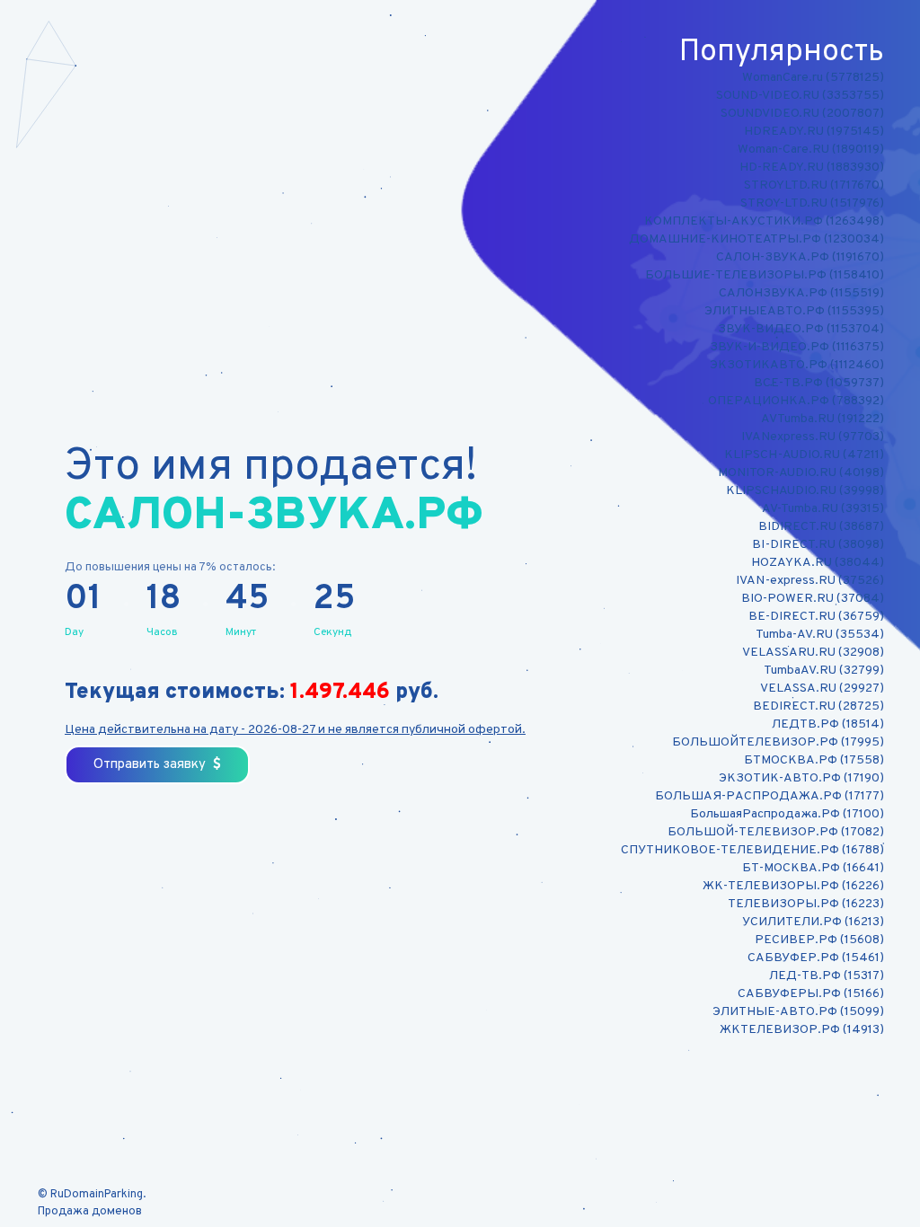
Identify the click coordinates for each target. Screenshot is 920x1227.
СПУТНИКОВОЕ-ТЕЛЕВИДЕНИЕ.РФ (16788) (752, 850)
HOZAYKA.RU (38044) (817, 562)
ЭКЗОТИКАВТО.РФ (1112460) (797, 365)
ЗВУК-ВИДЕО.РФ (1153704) (801, 329)
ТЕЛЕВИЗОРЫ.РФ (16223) (806, 904)
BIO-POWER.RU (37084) (812, 598)
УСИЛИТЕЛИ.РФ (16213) (813, 922)
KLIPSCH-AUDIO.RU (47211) (804, 455)
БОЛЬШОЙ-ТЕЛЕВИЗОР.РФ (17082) (776, 832)
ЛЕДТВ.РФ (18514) (828, 724)
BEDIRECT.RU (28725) (818, 706)
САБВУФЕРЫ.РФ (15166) (811, 994)
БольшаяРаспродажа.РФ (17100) (787, 814)
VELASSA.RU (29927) (822, 688)
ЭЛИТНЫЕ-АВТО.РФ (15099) (798, 1012)
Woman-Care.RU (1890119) (811, 149)
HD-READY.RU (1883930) (811, 167)
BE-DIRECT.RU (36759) (816, 616)
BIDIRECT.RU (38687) (821, 526)
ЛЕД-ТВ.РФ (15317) (826, 976)
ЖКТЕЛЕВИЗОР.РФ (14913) (802, 1029)
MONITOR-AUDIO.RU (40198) (801, 473)
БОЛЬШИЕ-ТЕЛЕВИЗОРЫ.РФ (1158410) (764, 275)
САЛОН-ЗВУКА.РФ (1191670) (800, 257)
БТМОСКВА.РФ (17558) (814, 760)
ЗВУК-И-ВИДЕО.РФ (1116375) (797, 347)
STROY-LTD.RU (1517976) (812, 203)
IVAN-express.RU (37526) (810, 580)
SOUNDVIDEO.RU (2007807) (802, 113)
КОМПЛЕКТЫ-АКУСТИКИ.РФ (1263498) (764, 221)
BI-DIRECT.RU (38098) (818, 544)
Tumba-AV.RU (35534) (820, 634)
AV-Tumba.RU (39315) (823, 508)
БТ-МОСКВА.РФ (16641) (813, 868)
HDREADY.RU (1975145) (814, 131)
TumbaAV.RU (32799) (824, 670)
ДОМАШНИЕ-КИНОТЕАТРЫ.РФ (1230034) (756, 239)
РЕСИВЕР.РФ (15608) (819, 940)
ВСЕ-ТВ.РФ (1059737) (819, 383)
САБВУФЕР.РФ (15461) (816, 958)
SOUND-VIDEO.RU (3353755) (800, 95)
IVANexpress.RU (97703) (812, 437)
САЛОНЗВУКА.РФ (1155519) (801, 293)
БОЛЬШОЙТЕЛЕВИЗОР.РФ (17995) (778, 742)
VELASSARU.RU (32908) (813, 652)
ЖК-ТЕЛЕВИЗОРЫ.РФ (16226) (793, 886)
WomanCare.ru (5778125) (813, 77)
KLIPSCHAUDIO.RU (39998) (805, 491)
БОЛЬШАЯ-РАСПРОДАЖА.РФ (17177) (769, 796)
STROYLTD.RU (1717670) (814, 185)
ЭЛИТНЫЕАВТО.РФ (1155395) (794, 311)
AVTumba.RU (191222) (822, 419)
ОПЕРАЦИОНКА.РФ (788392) (796, 401)
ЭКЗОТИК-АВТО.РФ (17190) (801, 778)
